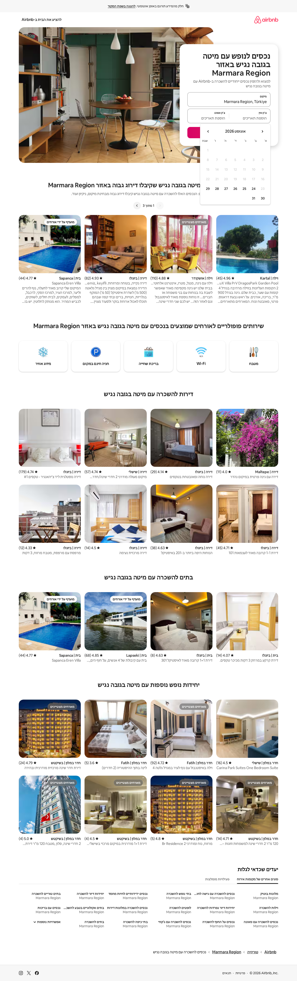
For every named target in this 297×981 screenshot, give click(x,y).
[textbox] (250, 118)
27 (226, 189)
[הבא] (137, 205)
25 (244, 189)
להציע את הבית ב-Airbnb (42, 19)
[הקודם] (160, 205)
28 (217, 189)
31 (253, 198)
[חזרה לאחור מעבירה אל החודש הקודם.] (262, 131)
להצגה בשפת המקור (121, 6)
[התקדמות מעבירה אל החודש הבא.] (208, 131)
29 (208, 189)
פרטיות (240, 973)
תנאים (226, 973)
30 (263, 198)
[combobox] (229, 101)
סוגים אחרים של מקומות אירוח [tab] (257, 879)
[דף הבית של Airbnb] (266, 19)
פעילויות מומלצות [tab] (217, 879)
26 (235, 189)
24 (253, 189)
